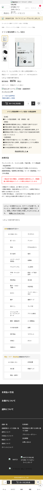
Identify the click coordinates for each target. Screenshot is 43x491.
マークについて (7, 92)
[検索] (38, 13)
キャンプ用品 (31, 27)
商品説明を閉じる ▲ (21, 151)
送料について (8, 409)
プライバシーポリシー (29, 434)
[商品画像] (5, 38)
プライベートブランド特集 (12, 27)
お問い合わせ (26, 442)
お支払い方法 (8, 392)
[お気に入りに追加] (38, 103)
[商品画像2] (5, 45)
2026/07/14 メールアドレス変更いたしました (22, 18)
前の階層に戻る (12, 234)
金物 (20, 23)
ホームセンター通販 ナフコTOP (9, 23)
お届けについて (9, 400)
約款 (25, 208)
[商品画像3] (5, 52)
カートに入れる (15, 103)
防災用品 (25, 23)
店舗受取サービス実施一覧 (10, 428)
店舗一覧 (4, 424)
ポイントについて (7, 447)
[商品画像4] (5, 59)
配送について (6, 440)
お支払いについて (7, 436)
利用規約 (25, 424)
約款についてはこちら (16, 213)
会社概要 (25, 438)
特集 (3, 27)
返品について (6, 443)
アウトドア (23, 27)
